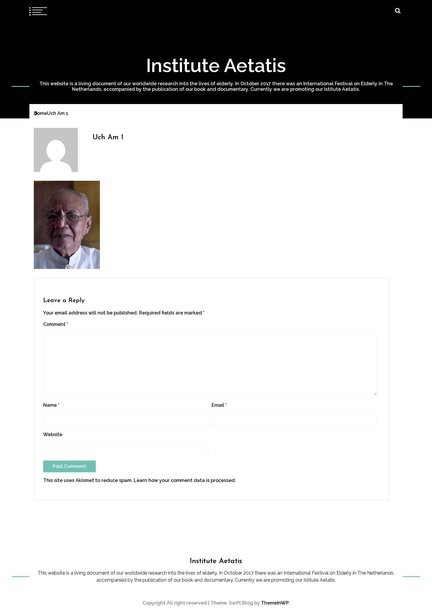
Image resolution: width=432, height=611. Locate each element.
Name (51, 405)
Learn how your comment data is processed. (185, 480)
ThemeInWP (275, 603)
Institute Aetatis (216, 65)
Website (52, 434)
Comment (55, 324)
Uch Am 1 (108, 137)
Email (219, 405)
